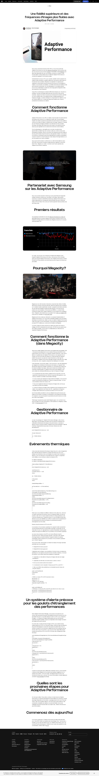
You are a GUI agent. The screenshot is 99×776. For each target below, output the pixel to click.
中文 (33, 733)
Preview (48, 71)
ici (53, 142)
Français (25, 733)
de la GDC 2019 (48, 314)
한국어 (45, 733)
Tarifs (36, 1)
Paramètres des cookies (64, 773)
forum (47, 725)
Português (30, 733)
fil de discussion (39, 403)
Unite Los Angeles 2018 (61, 312)
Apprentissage (26, 1)
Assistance (32, 1)
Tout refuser (73, 773)
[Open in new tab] (19, 744)
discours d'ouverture (52, 70)
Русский (41, 733)
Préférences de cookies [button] (68, 768)
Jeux (6, 1)
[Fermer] (94, 773)
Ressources (14, 1)
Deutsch (17, 733)
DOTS (53, 308)
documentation (40, 676)
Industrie (9, 1)
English (13, 733)
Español (37, 733)
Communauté (20, 1)
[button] (77, 1)
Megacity (62, 71)
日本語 (21, 733)
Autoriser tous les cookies (83, 773)
